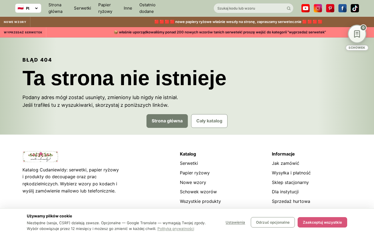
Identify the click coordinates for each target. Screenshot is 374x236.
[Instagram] (318, 8)
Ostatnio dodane (147, 8)
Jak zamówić (285, 163)
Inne (128, 8)
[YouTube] (305, 8)
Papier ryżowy (105, 8)
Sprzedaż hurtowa (291, 201)
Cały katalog (209, 120)
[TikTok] (355, 8)
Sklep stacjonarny (290, 182)
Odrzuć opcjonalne (273, 222)
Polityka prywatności (175, 228)
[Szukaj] (288, 8)
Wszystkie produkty (200, 201)
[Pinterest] (330, 8)
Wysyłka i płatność (291, 172)
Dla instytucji (285, 191)
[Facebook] (342, 8)
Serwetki (82, 8)
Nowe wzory (193, 182)
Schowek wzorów (198, 191)
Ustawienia (235, 222)
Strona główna (55, 8)
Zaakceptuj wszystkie (322, 222)
